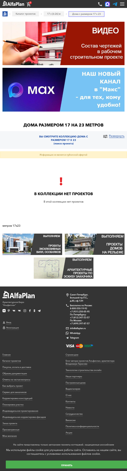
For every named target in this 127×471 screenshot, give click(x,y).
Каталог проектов (11, 360)
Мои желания (9, 436)
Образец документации (14, 373)
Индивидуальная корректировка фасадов (24, 417)
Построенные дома (75, 382)
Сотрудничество (74, 413)
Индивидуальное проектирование (20, 410)
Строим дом (72, 354)
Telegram (74, 337)
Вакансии (71, 420)
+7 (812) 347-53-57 (80, 317)
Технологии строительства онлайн (84, 370)
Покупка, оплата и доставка (16, 367)
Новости (70, 407)
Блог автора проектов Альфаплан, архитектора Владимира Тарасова (90, 362)
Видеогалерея (73, 388)
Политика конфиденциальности (82, 426)
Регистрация (12, 327)
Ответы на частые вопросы (16, 379)
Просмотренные (10, 429)
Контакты (70, 401)
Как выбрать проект (12, 385)
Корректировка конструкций (17, 398)
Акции (69, 432)
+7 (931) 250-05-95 (80, 311)
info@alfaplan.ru (78, 328)
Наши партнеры (74, 376)
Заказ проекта (9, 423)
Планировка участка (12, 404)
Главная (6, 354)
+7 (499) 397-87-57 (80, 323)
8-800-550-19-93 (78, 308)
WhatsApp (75, 333)
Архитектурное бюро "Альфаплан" (13, 303)
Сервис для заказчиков (14, 392)
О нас (69, 395)
